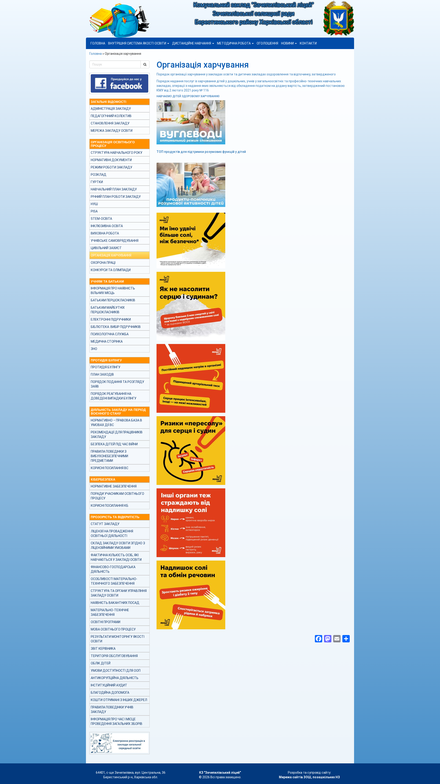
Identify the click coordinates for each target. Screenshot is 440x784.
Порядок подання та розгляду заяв (117, 384)
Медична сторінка (107, 341)
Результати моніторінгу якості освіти (117, 639)
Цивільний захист (106, 248)
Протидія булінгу (105, 367)
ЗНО (94, 349)
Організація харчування (111, 255)
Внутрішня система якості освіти (137, 43)
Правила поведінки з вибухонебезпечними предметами (109, 456)
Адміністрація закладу (111, 108)
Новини (287, 43)
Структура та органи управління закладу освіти (119, 593)
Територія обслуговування (114, 656)
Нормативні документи (111, 160)
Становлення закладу (110, 123)
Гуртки (97, 182)
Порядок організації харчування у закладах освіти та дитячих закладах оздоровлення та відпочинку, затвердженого (246, 74)
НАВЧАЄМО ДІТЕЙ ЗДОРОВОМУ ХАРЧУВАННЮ (188, 96)
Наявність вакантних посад (115, 603)
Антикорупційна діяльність (114, 678)
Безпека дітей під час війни (114, 444)
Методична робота (234, 43)
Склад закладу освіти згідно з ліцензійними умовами (118, 545)
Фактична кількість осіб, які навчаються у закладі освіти (116, 557)
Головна (98, 43)
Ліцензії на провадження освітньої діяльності (112, 533)
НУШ (94, 204)
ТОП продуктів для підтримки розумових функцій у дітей (201, 152)
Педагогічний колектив (111, 116)
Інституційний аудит (109, 685)
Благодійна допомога (110, 692)
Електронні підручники (111, 319)
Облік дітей (100, 663)
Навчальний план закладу (114, 189)
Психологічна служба (110, 334)
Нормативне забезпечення (114, 486)
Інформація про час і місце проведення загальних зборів (116, 721)
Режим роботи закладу (111, 167)
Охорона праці (103, 262)
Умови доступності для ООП (115, 670)
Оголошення (267, 43)
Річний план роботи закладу (116, 196)
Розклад (98, 174)
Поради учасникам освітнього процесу (117, 496)
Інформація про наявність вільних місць (113, 290)
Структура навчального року (116, 152)
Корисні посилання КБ (109, 505)
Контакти (308, 43)
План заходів (102, 374)
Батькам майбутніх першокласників (108, 310)
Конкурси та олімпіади (111, 270)
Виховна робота (105, 233)
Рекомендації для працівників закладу (117, 434)
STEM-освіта (101, 218)
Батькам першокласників (113, 300)
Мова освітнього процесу (113, 629)
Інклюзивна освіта (107, 226)
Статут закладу (105, 524)
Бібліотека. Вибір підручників (116, 327)
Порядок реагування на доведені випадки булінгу (113, 396)
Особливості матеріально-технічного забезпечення (114, 581)
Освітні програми (105, 622)
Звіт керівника (103, 648)
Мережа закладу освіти (111, 130)
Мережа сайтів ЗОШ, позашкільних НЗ (309, 777)
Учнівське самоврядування (114, 240)
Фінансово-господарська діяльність (113, 569)
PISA (94, 211)
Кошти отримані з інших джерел (119, 700)
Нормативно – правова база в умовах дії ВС (116, 422)
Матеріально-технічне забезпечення (110, 612)
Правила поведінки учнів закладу (112, 709)
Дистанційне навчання (192, 43)
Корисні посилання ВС (109, 468)
